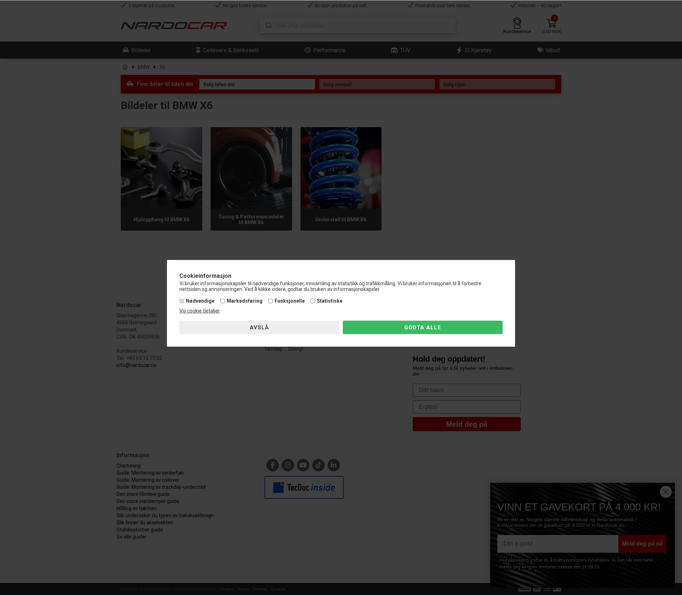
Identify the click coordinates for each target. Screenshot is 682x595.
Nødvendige (200, 301)
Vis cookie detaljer (199, 311)
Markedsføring (244, 301)
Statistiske (329, 301)
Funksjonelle (290, 301)
